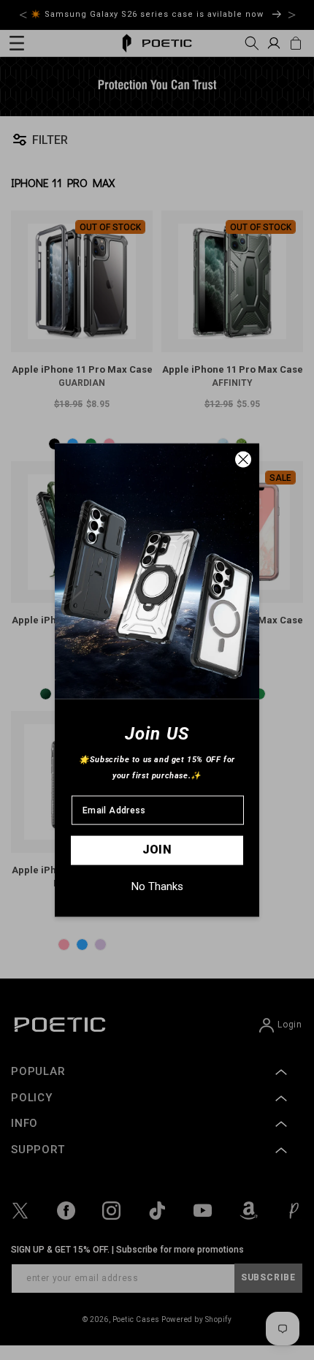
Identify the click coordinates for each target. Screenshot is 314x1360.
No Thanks (157, 885)
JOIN (157, 849)
